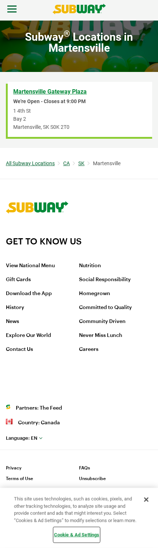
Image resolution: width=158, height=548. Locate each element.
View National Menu (30, 265)
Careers (88, 349)
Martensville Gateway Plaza (50, 91)
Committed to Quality (105, 307)
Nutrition (90, 265)
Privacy (14, 468)
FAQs (84, 468)
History (15, 307)
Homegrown (94, 293)
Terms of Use (19, 478)
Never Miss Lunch (100, 335)
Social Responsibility (105, 279)
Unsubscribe (92, 478)
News (12, 321)
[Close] (146, 499)
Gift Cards (18, 279)
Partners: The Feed (39, 408)
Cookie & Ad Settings (77, 534)
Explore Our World (28, 335)
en (21, 438)
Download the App (29, 293)
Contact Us (19, 349)
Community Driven (102, 321)
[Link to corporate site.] (37, 231)
